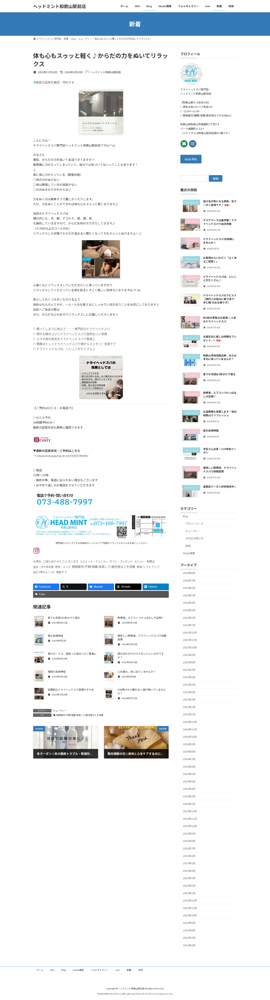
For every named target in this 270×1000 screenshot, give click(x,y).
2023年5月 (189, 863)
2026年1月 (189, 625)
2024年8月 (189, 751)
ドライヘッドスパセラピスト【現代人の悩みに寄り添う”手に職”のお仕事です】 (220, 299)
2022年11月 (190, 908)
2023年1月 (189, 893)
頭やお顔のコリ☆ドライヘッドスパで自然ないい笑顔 (72, 334)
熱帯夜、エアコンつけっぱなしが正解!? (140, 617)
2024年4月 (189, 781)
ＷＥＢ (52, 408)
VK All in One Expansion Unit (159, 993)
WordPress (115, 993)
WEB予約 (191, 159)
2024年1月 (189, 803)
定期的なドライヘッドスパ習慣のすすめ (71, 689)
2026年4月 (189, 602)
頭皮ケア (61, 572)
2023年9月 (189, 833)
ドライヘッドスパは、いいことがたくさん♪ (66, 348)
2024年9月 (189, 744)
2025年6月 (189, 677)
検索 (216, 178)
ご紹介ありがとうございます (61, 561)
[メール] (184, 143)
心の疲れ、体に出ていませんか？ (137, 671)
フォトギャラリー (99, 970)
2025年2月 (189, 707)
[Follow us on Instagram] (192, 143)
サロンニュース (194, 523)
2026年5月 (189, 595)
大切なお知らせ (195, 538)
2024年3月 (189, 789)
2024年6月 (189, 766)
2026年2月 (189, 617)
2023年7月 (189, 848)
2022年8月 (189, 930)
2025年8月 (189, 662)
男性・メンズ (63, 566)
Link (118, 970)
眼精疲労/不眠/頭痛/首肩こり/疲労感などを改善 (103, 566)
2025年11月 (190, 640)
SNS (52, 970)
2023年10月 (190, 826)
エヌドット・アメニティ (94, 561)
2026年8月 (189, 573)
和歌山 (151, 561)
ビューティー (59, 710)
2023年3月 (189, 878)
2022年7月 (189, 937)
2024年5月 (189, 774)
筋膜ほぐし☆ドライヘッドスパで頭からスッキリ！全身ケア (76, 343)
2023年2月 (189, 885)
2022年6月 (189, 945)
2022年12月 (190, 900)
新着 (129, 970)
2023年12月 (190, 811)
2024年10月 (190, 736)
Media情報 (189, 553)
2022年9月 (189, 922)
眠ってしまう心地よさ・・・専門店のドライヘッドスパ (73, 328)
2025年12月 (190, 632)
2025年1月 (189, 714)
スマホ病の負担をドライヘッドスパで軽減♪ (66, 339)
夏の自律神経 (55, 635)
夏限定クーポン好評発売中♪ (220, 486)
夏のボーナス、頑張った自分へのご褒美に (72, 653)
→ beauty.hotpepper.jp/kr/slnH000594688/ (60, 455)
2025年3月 (189, 699)
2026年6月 (189, 587)
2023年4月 (189, 870)
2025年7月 (189, 669)
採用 (188, 545)
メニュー (139, 561)
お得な (37, 561)
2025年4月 (189, 692)
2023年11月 (190, 818)
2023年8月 (189, 841)
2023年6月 (189, 856)
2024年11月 (190, 729)
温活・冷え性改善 (43, 566)
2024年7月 (189, 759)
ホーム (40, 970)
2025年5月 (189, 684)
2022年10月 (190, 915)
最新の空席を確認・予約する (55, 82)
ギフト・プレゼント (121, 561)
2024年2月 (189, 796)
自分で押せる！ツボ (44, 572)
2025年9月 (189, 655)
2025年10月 (190, 647)
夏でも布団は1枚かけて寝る (64, 617)
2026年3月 (189, 610)
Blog (185, 516)
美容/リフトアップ (148, 566)
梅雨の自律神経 (57, 671)
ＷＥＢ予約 (43, 417)
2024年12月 (190, 721)
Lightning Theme (134, 993)
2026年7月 (189, 580)
